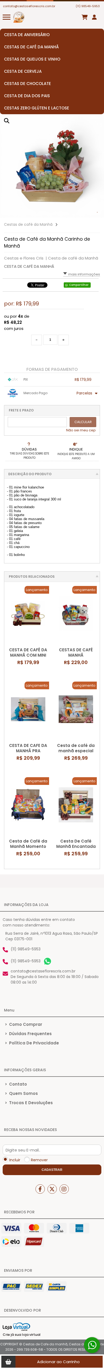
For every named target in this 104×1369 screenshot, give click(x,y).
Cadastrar (52, 1170)
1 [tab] (97, 212)
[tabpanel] (52, 166)
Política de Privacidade (32, 1043)
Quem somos (21, 1093)
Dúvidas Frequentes (28, 1033)
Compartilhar (79, 285)
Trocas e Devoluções (29, 1103)
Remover (39, 1160)
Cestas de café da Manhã (28, 224)
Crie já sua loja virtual (22, 1334)
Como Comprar (23, 1024)
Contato (16, 1084)
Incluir (14, 1160)
